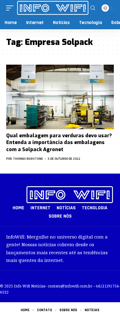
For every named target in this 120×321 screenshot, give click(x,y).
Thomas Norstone (28, 158)
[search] (93, 8)
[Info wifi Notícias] (53, 8)
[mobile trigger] (11, 8)
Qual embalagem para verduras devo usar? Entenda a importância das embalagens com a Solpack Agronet (59, 142)
